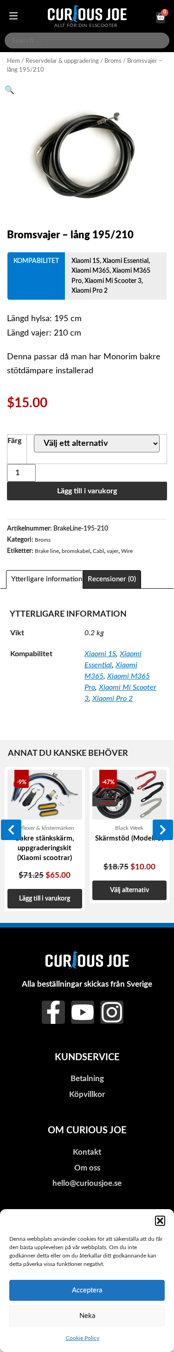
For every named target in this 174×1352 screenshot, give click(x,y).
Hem (13, 61)
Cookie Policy (82, 1338)
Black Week (129, 828)
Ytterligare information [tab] (46, 579)
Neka (87, 1315)
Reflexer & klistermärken (44, 828)
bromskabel (76, 551)
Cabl (98, 551)
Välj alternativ (129, 890)
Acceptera (87, 1290)
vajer (112, 551)
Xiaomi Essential (125, 260)
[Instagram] (111, 1012)
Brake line (47, 551)
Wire (127, 551)
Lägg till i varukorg (87, 491)
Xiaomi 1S (85, 260)
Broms (113, 61)
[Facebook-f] (53, 1012)
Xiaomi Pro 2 (89, 290)
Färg (14, 440)
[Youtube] (82, 1012)
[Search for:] (87, 40)
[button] (160, 1220)
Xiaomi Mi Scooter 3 (113, 280)
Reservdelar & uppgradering (62, 61)
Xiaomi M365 (90, 270)
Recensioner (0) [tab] (112, 579)
